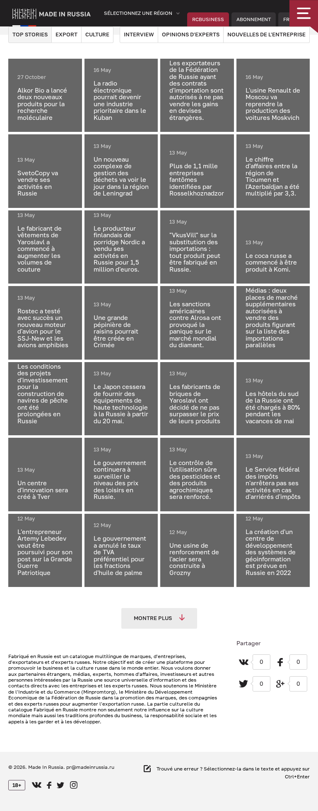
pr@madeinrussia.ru (90, 767)
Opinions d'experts (190, 34)
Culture (97, 34)
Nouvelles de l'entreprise (266, 34)
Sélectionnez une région (138, 13)
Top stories (30, 34)
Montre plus (153, 618)
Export (66, 34)
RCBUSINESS (208, 19)
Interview (139, 34)
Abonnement (253, 19)
